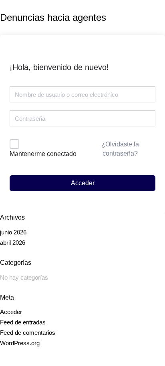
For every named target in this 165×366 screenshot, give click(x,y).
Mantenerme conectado (43, 153)
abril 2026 (12, 242)
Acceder (83, 183)
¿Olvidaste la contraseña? (120, 148)
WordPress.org (20, 343)
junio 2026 (13, 232)
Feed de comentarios (27, 332)
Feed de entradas (23, 322)
